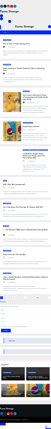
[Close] (3, 424)
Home (5, 32)
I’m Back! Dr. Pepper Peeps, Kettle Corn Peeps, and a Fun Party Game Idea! (34, 156)
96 (37, 297)
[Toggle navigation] (0, 27)
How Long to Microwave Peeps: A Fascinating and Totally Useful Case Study (35, 97)
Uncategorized (7, 40)
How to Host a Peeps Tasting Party (16, 44)
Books (5, 180)
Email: (2, 318)
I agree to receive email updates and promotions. (14, 326)
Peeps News (26, 91)
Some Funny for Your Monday (14, 254)
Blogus (18, 419)
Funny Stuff (26, 150)
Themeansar (25, 419)
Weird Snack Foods (27, 122)
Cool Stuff (6, 226)
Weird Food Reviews (42, 150)
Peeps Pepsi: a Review (31, 126)
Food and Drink (7, 64)
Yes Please (5, 330)
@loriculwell (12, 340)
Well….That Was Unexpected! (14, 184)
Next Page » (3, 301)
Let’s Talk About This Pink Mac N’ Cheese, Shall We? (23, 207)
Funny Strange (9, 11)
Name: (2, 309)
